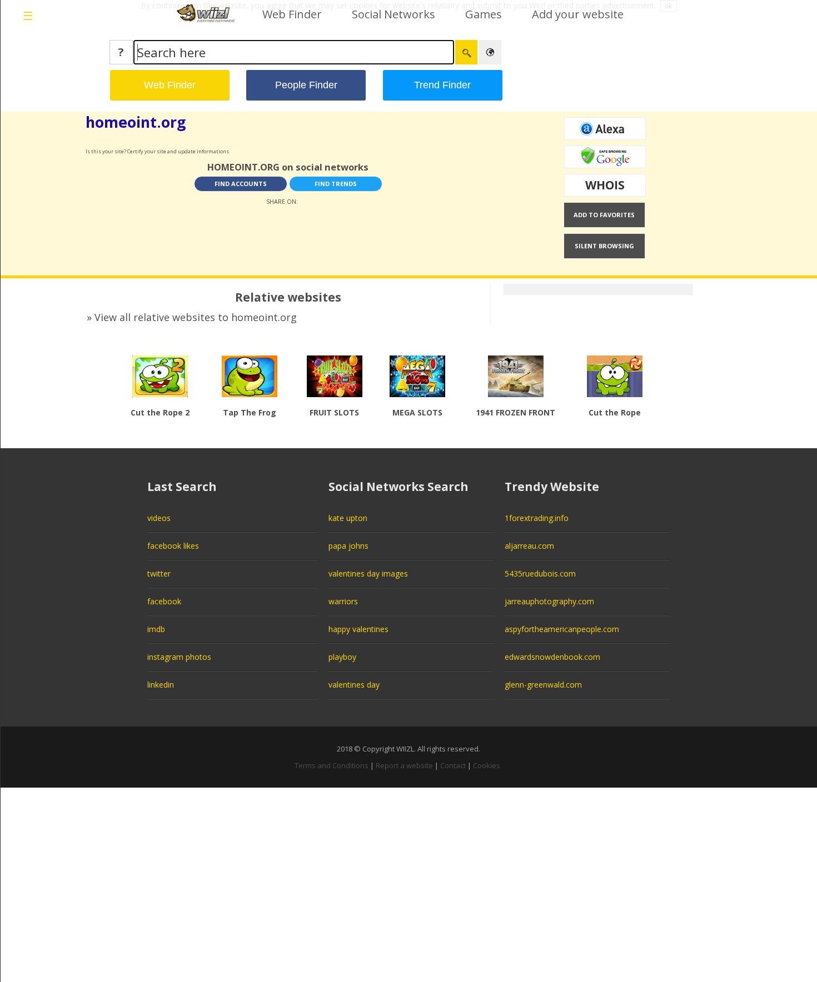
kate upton (347, 518)
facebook (164, 601)
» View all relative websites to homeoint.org (192, 317)
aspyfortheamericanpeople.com (562, 629)
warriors (343, 601)
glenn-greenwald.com (543, 684)
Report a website (404, 765)
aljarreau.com (529, 545)
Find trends (336, 183)
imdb (156, 629)
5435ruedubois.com (540, 573)
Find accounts (241, 183)
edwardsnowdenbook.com (552, 657)
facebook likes (173, 545)
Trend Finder (442, 85)
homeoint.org (136, 122)
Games (483, 14)
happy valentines (358, 629)
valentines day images (368, 573)
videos (159, 518)
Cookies (486, 765)
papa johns (348, 545)
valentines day (354, 684)
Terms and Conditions (331, 765)
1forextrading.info (537, 518)
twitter (159, 573)
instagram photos (179, 657)
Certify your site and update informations (178, 151)
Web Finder (292, 14)
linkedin (160, 684)
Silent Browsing (604, 246)
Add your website (578, 14)
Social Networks (393, 14)
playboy (342, 657)
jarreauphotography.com (549, 601)
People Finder (306, 85)
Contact (453, 765)
